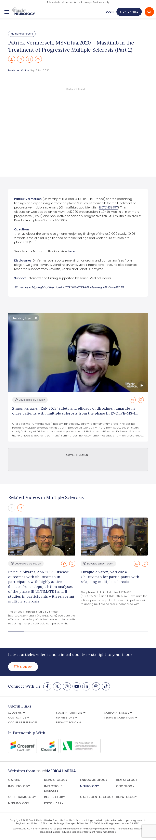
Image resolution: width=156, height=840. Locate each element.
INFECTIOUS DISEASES (53, 788)
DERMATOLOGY (56, 780)
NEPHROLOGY (18, 803)
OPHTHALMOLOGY (22, 797)
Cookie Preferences (23, 722)
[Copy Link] (38, 59)
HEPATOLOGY (126, 797)
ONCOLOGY (125, 786)
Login (110, 11)
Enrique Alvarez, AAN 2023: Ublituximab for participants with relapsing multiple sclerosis (110, 577)
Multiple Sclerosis (22, 33)
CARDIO (14, 780)
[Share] (11, 59)
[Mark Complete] (20, 59)
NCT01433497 (108, 207)
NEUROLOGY (89, 786)
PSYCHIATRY (53, 803)
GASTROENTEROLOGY (97, 797)
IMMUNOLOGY (19, 786)
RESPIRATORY (54, 797)
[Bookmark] (29, 59)
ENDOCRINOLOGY (93, 780)
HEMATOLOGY (127, 780)
